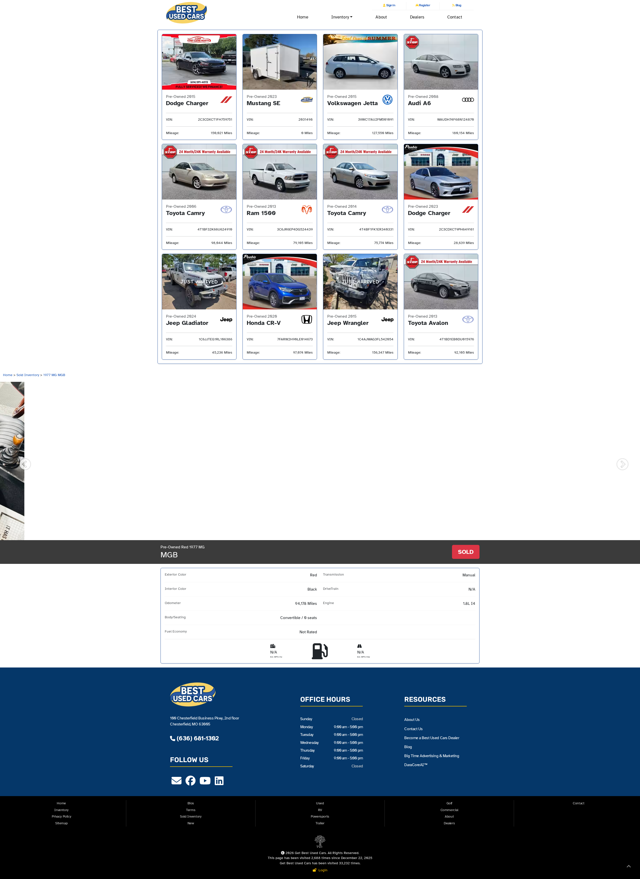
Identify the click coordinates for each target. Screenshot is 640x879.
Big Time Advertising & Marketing (431, 755)
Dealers (417, 17)
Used (320, 803)
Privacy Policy (61, 816)
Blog (458, 5)
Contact (454, 17)
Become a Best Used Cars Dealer (431, 737)
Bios (191, 803)
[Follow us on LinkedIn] (219, 783)
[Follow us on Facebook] (190, 783)
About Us (412, 719)
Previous (21, 460)
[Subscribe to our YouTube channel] (205, 783)
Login (322, 870)
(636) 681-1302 (197, 738)
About (381, 17)
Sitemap (61, 823)
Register (424, 5)
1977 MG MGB (54, 375)
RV (320, 810)
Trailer (320, 823)
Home (302, 17)
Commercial (449, 810)
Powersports (320, 816)
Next (618, 460)
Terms (190, 810)
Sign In (390, 5)
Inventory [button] (340, 17)
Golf (449, 803)
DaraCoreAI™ (415, 764)
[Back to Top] (628, 867)
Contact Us (413, 728)
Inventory (61, 810)
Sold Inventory (27, 375)
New (191, 823)
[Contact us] (176, 783)
